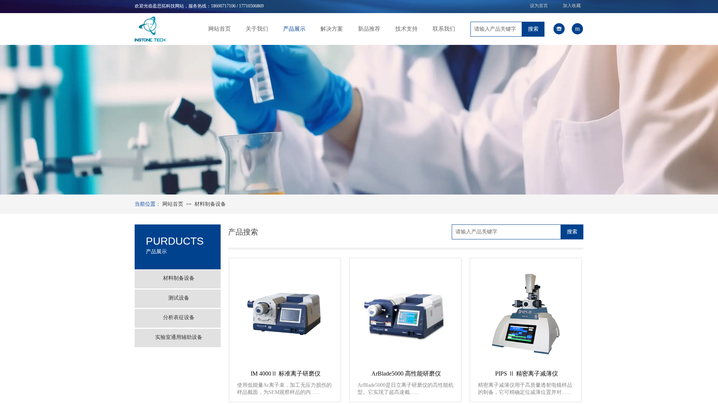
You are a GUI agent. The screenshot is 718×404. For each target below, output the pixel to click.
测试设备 (178, 298)
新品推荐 (369, 29)
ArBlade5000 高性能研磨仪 (406, 373)
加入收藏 (572, 5)
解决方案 (331, 29)
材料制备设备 (210, 204)
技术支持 (406, 29)
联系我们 (444, 29)
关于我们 (257, 29)
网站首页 (219, 29)
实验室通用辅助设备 (178, 337)
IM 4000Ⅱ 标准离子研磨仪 (285, 373)
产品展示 (294, 29)
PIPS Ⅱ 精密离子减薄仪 (526, 373)
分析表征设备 (178, 317)
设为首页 (539, 5)
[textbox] (496, 29)
